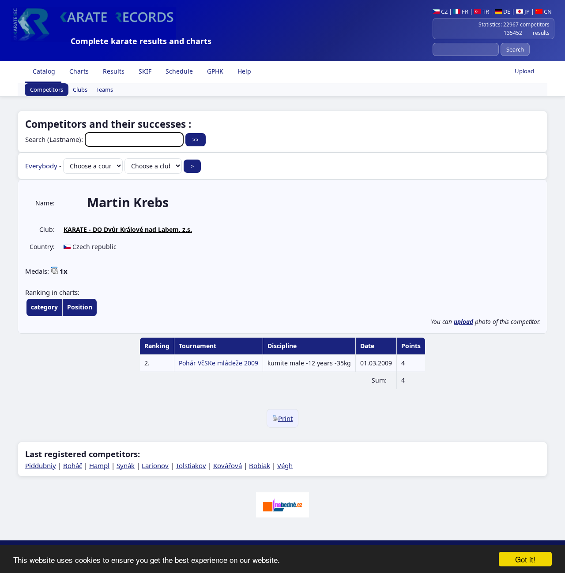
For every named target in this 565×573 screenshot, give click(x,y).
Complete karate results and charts (141, 41)
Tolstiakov (191, 465)
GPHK (214, 71)
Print (285, 418)
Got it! (525, 559)
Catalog (43, 71)
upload (463, 322)
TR (485, 11)
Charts (78, 71)
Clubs (80, 90)
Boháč (72, 465)
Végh (285, 465)
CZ (444, 11)
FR (464, 11)
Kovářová (227, 465)
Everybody (41, 165)
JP (526, 11)
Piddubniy (40, 465)
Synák (126, 465)
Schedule (178, 71)
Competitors (46, 90)
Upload (524, 71)
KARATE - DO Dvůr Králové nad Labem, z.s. (128, 229)
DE (506, 11)
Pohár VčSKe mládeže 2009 (218, 363)
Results (112, 71)
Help (243, 71)
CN (547, 11)
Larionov (155, 465)
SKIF (144, 71)
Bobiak (259, 465)
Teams (104, 90)
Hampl (99, 465)
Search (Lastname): (55, 139)
